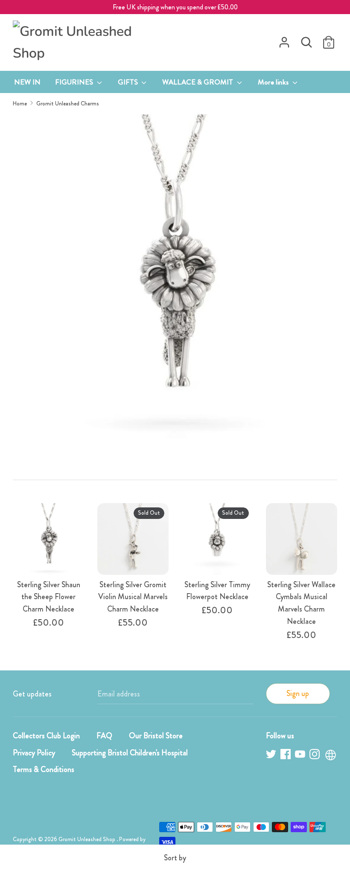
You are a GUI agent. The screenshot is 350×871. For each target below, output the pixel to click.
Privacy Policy (34, 752)
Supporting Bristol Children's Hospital (130, 752)
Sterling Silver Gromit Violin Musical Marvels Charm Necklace (133, 597)
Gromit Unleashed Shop (87, 839)
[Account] (284, 39)
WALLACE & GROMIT (198, 82)
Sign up (297, 693)
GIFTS (129, 82)
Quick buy (49, 554)
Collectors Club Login (46, 735)
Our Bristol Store (156, 735)
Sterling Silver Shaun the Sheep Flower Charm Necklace (48, 597)
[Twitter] (272, 756)
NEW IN (27, 82)
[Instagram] (315, 756)
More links (274, 82)
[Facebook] (286, 756)
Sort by (175, 857)
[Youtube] (301, 756)
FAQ (104, 735)
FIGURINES (75, 82)
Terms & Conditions (43, 769)
